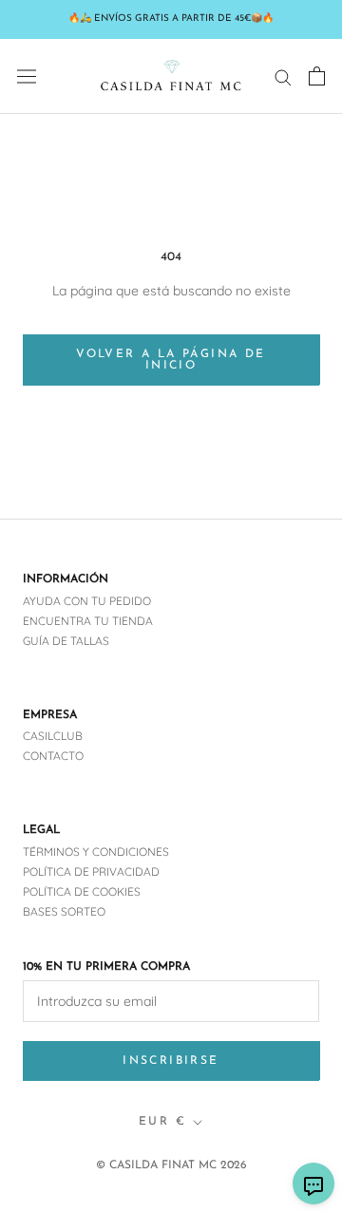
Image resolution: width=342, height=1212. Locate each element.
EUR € (162, 1121)
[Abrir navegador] (26, 76)
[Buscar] (283, 76)
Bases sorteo (64, 911)
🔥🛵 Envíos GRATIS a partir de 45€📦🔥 (171, 18)
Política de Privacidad (91, 871)
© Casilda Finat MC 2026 (171, 1165)
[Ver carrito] (317, 75)
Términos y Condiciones (96, 851)
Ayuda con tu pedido (87, 601)
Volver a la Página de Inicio (170, 360)
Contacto (53, 755)
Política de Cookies (82, 891)
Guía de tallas (66, 641)
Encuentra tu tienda (88, 621)
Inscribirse (170, 1061)
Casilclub (53, 736)
